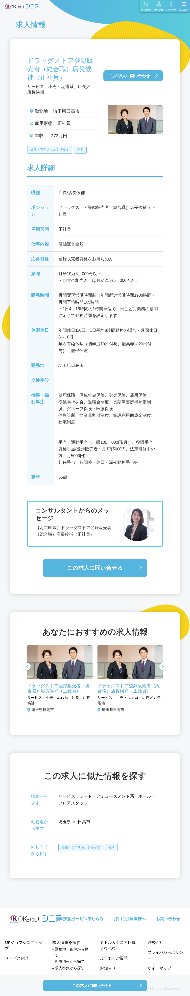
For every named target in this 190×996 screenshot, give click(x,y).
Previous (27, 667)
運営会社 (155, 942)
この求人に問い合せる (95, 568)
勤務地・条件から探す (71, 952)
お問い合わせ (168, 919)
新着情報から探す (70, 961)
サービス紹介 (17, 958)
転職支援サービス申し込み (79, 919)
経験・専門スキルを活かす (49, 150)
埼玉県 (64, 821)
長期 (80, 150)
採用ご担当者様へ (130, 919)
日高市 (84, 821)
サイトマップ (159, 968)
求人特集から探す (70, 968)
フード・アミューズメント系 (106, 796)
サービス (66, 796)
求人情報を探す (66, 942)
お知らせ (108, 968)
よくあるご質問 (114, 958)
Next (163, 667)
